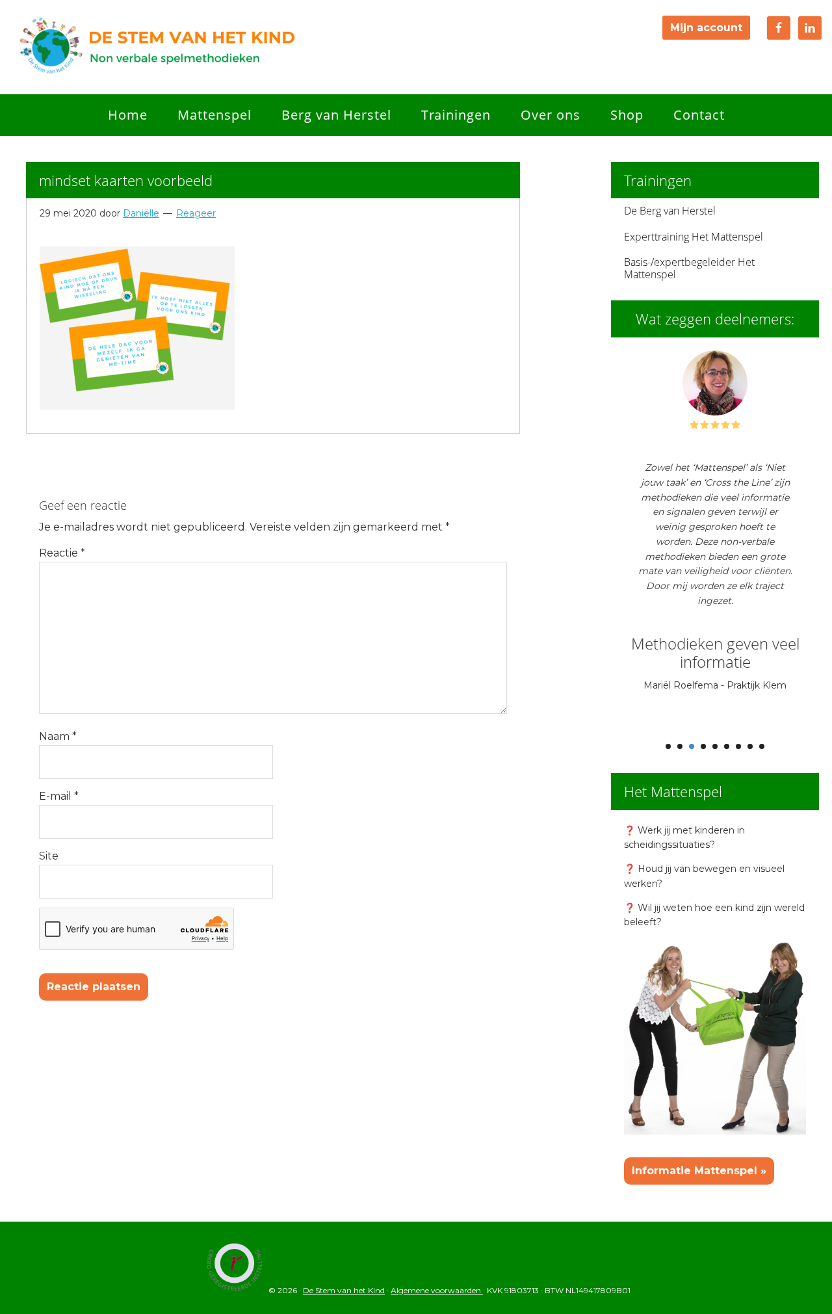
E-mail (59, 796)
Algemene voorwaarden (437, 1290)
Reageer (196, 213)
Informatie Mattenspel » (699, 1170)
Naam (58, 736)
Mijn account (706, 27)
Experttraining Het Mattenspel (693, 237)
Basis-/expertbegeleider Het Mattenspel (689, 268)
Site (48, 856)
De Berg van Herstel (670, 211)
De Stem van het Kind (156, 47)
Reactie (62, 553)
